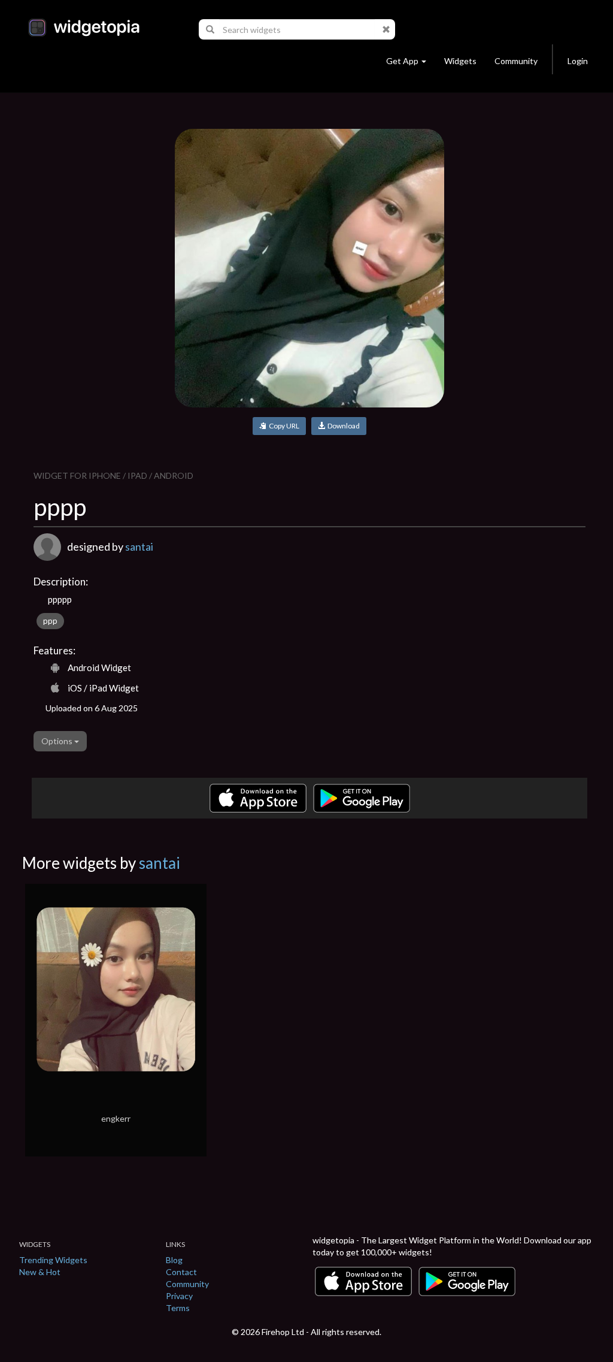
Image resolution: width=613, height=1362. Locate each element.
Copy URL (282, 425)
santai (139, 546)
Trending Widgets (53, 1260)
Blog (174, 1260)
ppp (50, 621)
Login (578, 61)
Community (516, 61)
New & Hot (39, 1272)
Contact (181, 1272)
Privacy (179, 1296)
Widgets (460, 61)
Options (57, 741)
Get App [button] (402, 61)
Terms (178, 1308)
